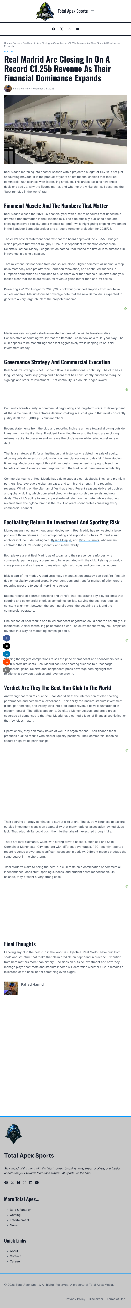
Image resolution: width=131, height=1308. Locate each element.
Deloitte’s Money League (75, 710)
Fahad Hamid (20, 88)
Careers (15, 1261)
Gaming (15, 1215)
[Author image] (8, 88)
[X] (61, 29)
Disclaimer (96, 1299)
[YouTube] (78, 29)
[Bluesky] (69, 29)
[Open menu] (92, 11)
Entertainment (19, 1220)
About (14, 1251)
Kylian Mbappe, (61, 540)
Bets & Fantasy (20, 1209)
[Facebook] (53, 29)
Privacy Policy (75, 1299)
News (14, 1225)
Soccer (8, 51)
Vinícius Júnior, (89, 540)
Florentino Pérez (69, 433)
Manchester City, (32, 846)
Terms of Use (116, 1299)
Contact (15, 1256)
